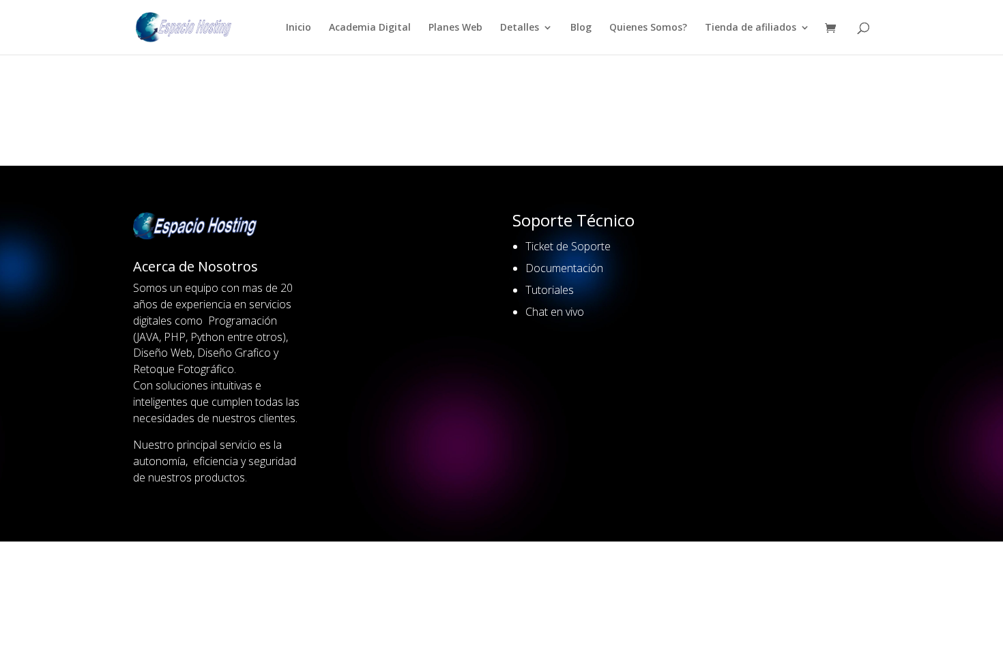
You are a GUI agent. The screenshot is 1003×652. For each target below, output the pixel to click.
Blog (581, 28)
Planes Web (455, 28)
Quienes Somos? (648, 28)
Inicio (298, 28)
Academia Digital (370, 28)
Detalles (519, 28)
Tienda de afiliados (750, 28)
